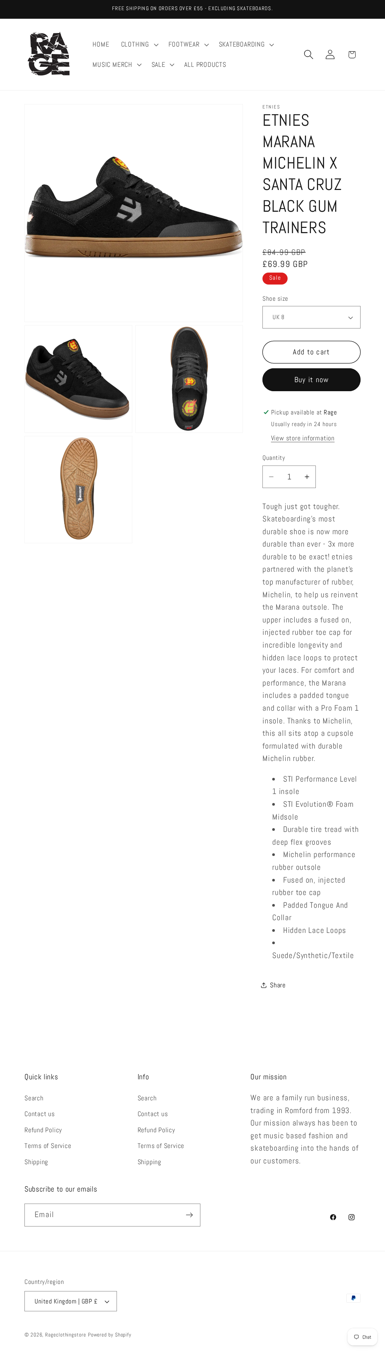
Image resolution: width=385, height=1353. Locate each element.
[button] (138, 45)
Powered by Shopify (110, 1334)
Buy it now (311, 379)
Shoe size (275, 298)
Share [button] (278, 985)
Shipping (36, 1161)
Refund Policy (43, 1129)
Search (34, 1098)
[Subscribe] (189, 1215)
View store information (303, 438)
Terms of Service (47, 1145)
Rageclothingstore (65, 1334)
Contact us (39, 1113)
